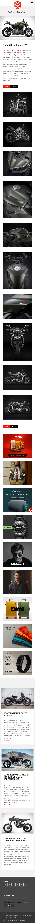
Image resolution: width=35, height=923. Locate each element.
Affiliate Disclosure (10, 917)
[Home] (17, 5)
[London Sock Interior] (17, 636)
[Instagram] (21, 885)
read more (7, 740)
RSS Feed (15, 915)
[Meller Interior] (17, 554)
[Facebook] (5, 885)
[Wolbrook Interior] (17, 527)
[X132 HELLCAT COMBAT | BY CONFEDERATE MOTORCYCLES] (17, 760)
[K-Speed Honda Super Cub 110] (17, 698)
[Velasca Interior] (17, 473)
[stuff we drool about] (17, 12)
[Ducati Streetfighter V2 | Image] (17, 28)
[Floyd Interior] (17, 609)
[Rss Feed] (25, 885)
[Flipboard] (17, 885)
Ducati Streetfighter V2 (15, 50)
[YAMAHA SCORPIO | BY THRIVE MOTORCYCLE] (17, 823)
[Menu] (32, 3)
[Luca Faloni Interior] (17, 582)
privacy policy (24, 902)
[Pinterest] (13, 885)
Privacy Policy (8, 915)
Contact (21, 915)
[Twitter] (9, 885)
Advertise (28, 915)
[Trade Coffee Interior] (17, 446)
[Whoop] (17, 663)
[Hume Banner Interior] (17, 500)
